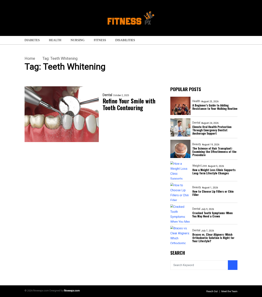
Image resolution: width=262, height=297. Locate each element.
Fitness (100, 40)
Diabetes (32, 40)
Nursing (78, 40)
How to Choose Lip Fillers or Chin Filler (213, 193)
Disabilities (125, 40)
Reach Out (212, 291)
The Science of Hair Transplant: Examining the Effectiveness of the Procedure (214, 152)
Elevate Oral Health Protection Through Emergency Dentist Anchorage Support (212, 130)
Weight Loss (199, 165)
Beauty (196, 144)
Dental (107, 95)
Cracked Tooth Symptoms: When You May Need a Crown (212, 214)
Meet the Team (229, 291)
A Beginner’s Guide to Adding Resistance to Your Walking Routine (214, 107)
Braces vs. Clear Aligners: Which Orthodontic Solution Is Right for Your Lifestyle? (213, 238)
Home (30, 58)
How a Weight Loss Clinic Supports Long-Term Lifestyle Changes (214, 171)
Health (55, 40)
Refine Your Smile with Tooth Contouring (129, 104)
